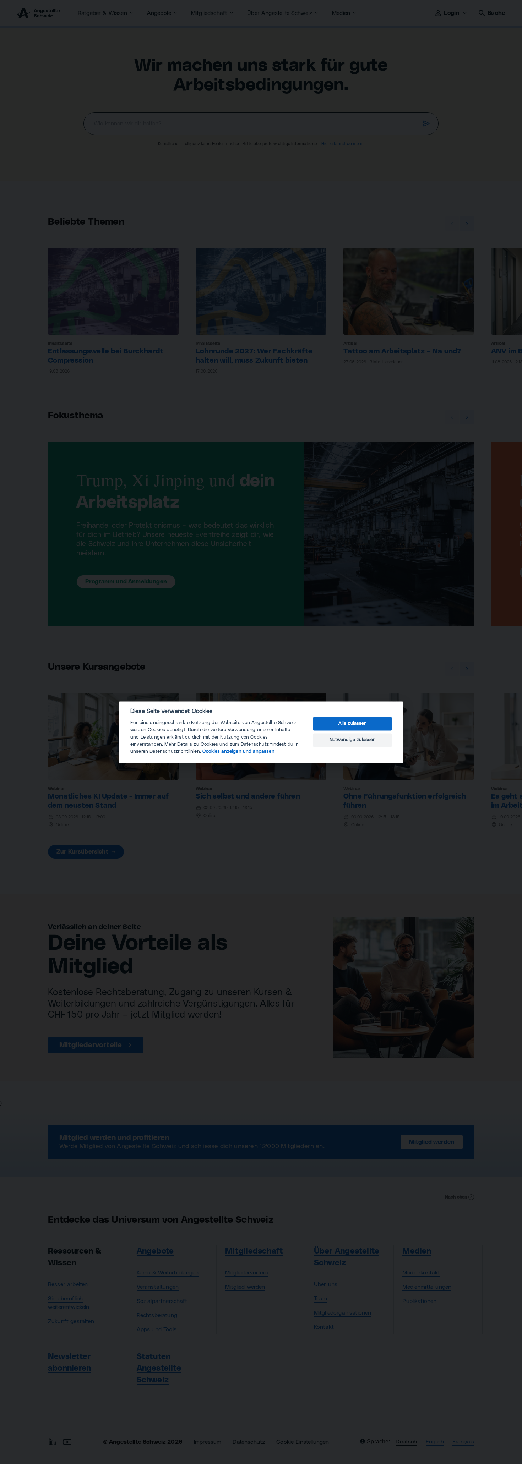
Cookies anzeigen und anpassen (238, 751)
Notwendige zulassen (353, 740)
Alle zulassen (352, 724)
